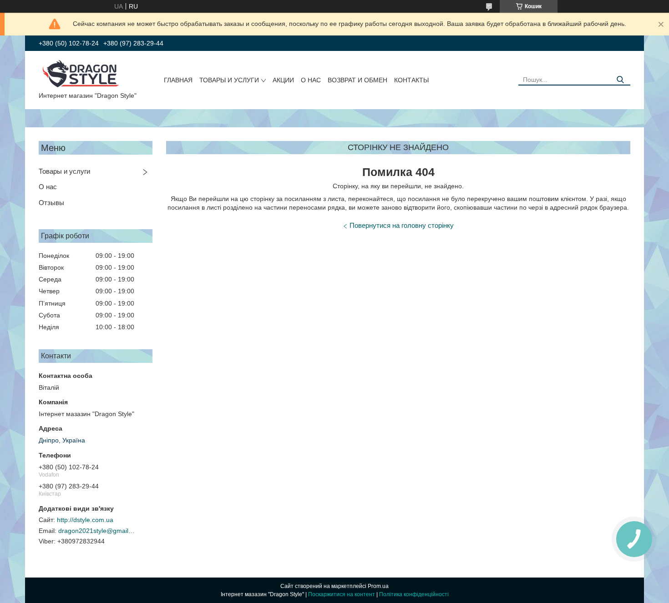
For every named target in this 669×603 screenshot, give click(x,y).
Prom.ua (378, 586)
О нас (311, 80)
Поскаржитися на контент (341, 594)
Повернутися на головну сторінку (402, 225)
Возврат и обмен (357, 80)
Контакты (411, 80)
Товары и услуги (229, 80)
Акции (283, 80)
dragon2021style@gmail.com (97, 530)
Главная (178, 80)
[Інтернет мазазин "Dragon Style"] (84, 73)
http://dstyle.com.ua (85, 519)
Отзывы (51, 202)
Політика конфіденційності (414, 594)
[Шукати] (620, 79)
